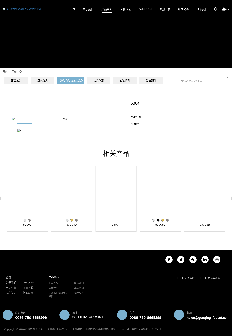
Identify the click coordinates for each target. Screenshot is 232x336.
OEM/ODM (145, 9)
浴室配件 (79, 293)
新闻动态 (183, 9)
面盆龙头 (53, 283)
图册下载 (164, 9)
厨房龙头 (53, 288)
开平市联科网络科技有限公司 (101, 329)
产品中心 (106, 9)
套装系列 (79, 288)
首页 (72, 9)
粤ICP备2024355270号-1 (146, 329)
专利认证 (125, 9)
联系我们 (202, 9)
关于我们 (88, 9)
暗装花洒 (79, 283)
